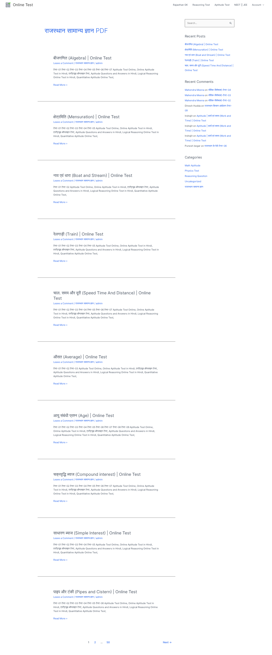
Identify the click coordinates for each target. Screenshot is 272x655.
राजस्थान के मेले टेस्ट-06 (215, 145)
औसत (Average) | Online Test (80, 356)
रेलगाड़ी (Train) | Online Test (78, 234)
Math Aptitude (192, 165)
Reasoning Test (201, 4)
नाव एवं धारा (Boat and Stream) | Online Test (92, 175)
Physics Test (192, 170)
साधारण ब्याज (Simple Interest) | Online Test (92, 532)
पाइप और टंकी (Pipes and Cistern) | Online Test (95, 591)
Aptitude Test (222, 4)
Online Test (23, 5)
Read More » (60, 84)
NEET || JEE (240, 4)
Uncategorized (193, 181)
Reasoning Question (196, 176)
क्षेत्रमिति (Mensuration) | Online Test (86, 116)
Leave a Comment (63, 63)
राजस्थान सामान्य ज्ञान (84, 63)
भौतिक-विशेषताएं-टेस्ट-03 (219, 95)
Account (256, 4)
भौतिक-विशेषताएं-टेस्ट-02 (219, 100)
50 (108, 642)
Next (167, 642)
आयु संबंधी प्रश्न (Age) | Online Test (83, 415)
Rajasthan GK (180, 4)
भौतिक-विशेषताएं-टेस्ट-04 (219, 89)
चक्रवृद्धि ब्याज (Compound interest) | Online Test (97, 474)
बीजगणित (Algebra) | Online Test (82, 58)
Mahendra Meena (194, 89)
